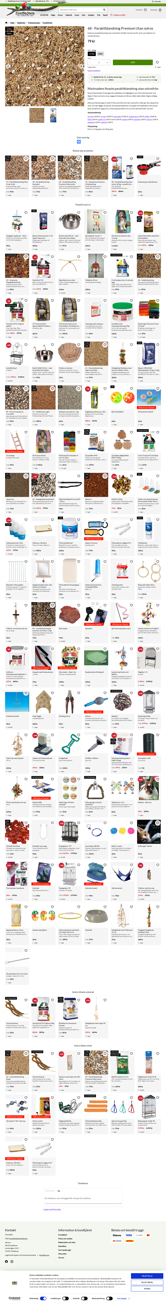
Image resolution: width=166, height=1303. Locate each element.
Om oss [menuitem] (61, 1257)
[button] (142, 10)
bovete (124, 119)
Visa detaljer (122, 1298)
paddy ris (101, 119)
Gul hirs (91, 116)
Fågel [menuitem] (53, 15)
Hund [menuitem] (77, 15)
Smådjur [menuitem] (91, 15)
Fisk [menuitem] (98, 15)
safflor (147, 116)
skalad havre (133, 116)
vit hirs (103, 116)
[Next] (81, 66)
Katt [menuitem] (83, 15)
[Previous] (8, 66)
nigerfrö (104, 122)
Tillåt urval (147, 1282)
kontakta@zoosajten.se (18, 1238)
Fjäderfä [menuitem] (68, 15)
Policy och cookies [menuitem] (65, 1238)
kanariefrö (117, 116)
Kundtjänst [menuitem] (62, 1235)
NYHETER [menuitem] (44, 15)
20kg (100, 54)
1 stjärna (46, 1191)
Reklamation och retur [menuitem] (67, 1242)
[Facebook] (6, 1261)
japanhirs (91, 122)
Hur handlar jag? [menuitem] (64, 1250)
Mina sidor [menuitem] (62, 1254)
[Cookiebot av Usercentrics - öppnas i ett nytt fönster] (15, 1298)
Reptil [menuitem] (105, 15)
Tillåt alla (147, 1276)
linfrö (90, 119)
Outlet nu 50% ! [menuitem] (119, 15)
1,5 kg (91, 54)
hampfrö (137, 119)
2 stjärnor (48, 1191)
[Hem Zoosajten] (22, 10)
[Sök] (104, 9)
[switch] (65, 1298)
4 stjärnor (52, 1191)
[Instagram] (12, 1261)
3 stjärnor (50, 1191)
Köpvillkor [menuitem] (62, 1246)
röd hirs (149, 119)
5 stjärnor (54, 1191)
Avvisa (147, 1289)
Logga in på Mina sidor (52, 1209)
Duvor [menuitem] (60, 15)
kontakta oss (44, 1255)
